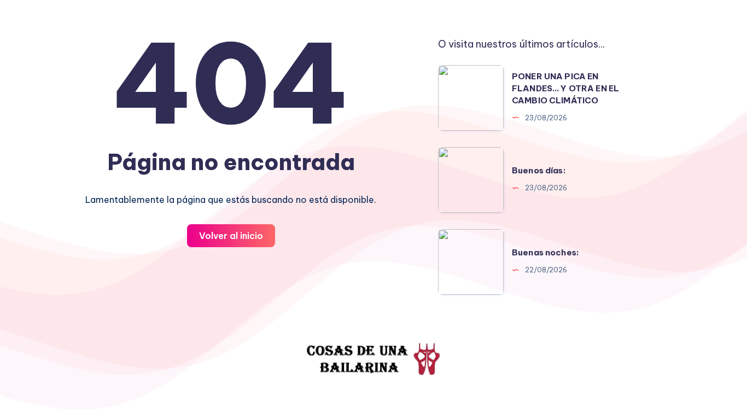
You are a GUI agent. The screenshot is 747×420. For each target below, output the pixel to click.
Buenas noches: (545, 252)
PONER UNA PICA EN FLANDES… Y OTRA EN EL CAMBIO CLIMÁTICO (565, 88)
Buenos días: (539, 170)
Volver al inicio (231, 235)
